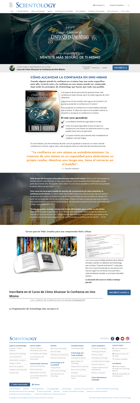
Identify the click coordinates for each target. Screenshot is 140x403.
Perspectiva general (86, 68)
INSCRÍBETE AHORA (118, 292)
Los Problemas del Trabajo (38, 354)
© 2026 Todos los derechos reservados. (31, 398)
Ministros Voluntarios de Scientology (107, 389)
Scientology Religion (53, 389)
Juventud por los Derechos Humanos (20, 394)
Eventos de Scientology (58, 371)
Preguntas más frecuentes (96, 11)
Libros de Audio (55, 352)
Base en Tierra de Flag (78, 370)
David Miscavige (66, 389)
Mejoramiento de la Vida (38, 373)
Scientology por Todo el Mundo (77, 354)
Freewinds (74, 373)
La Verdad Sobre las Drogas (101, 361)
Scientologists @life (77, 348)
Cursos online (125, 11)
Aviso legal (128, 398)
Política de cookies (107, 398)
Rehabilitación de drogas (100, 358)
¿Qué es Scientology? (38, 11)
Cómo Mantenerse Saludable (99, 378)
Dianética (26, 389)
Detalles (104, 68)
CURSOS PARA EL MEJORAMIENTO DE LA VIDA (33, 67)
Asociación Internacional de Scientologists (21, 391)
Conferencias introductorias (59, 355)
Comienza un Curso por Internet (84, 389)
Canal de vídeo (14, 373)
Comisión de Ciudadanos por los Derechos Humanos (50, 394)
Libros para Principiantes (58, 348)
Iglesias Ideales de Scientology (77, 362)
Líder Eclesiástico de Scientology (57, 375)
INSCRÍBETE (119, 67)
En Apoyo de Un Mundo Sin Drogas (73, 391)
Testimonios (96, 68)
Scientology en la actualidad (64, 11)
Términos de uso (118, 398)
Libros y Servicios (112, 11)
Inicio (12, 11)
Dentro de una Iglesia (16, 366)
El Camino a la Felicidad (99, 348)
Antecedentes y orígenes (17, 360)
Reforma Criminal (97, 355)
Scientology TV (100, 5)
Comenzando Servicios (39, 363)
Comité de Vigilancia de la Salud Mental (100, 369)
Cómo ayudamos (80, 11)
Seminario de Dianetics (37, 366)
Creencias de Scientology (17, 354)
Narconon (57, 391)
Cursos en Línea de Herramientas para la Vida (38, 349)
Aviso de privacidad (94, 398)
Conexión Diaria (77, 346)
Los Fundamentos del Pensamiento (37, 358)
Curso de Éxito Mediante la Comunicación (38, 377)
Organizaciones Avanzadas (80, 366)
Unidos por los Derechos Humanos (97, 391)
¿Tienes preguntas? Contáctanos (119, 349)
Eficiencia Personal (36, 369)
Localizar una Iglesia (121, 359)
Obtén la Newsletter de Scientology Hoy (121, 375)
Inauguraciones (55, 367)
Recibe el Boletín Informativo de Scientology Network (121, 369)
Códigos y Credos (15, 363)
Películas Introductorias (58, 358)
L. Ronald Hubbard (22, 11)
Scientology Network (37, 389)
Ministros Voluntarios (99, 373)
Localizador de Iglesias (78, 358)
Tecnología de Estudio (99, 352)
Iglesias (50, 11)
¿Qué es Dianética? (15, 357)
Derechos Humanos (98, 364)
